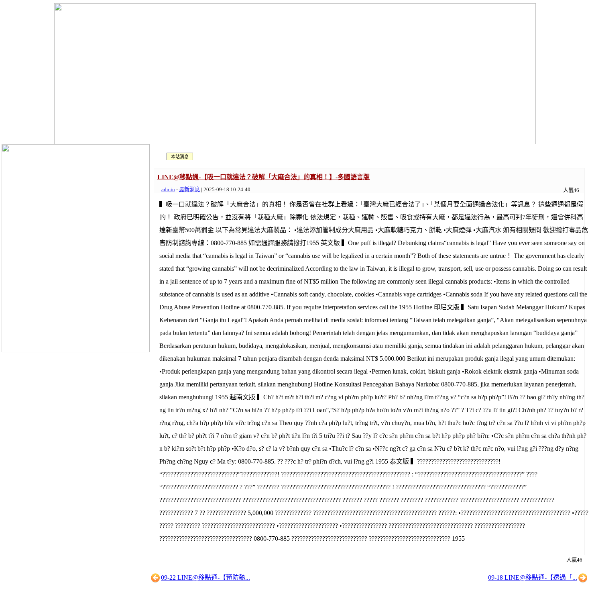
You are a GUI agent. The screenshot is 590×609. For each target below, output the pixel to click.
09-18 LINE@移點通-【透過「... (532, 577)
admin (168, 189)
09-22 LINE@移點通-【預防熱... (205, 577)
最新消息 (189, 189)
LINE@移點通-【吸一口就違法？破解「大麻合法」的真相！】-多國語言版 (263, 177)
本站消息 (180, 156)
